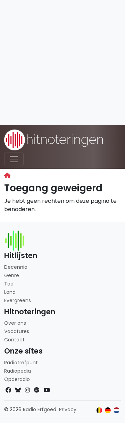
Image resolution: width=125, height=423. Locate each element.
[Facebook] (8, 390)
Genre (11, 275)
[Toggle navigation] (14, 159)
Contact (14, 339)
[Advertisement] (62, 62)
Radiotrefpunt (21, 362)
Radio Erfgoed (39, 409)
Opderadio (17, 379)
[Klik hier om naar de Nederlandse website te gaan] (116, 410)
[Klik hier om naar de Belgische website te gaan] (99, 410)
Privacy (67, 409)
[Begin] (7, 176)
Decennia (15, 267)
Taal (9, 283)
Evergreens (17, 300)
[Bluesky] (18, 390)
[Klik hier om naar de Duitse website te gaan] (108, 410)
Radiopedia (17, 370)
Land (10, 292)
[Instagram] (27, 390)
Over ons (15, 323)
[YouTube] (46, 390)
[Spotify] (37, 390)
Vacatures (16, 331)
